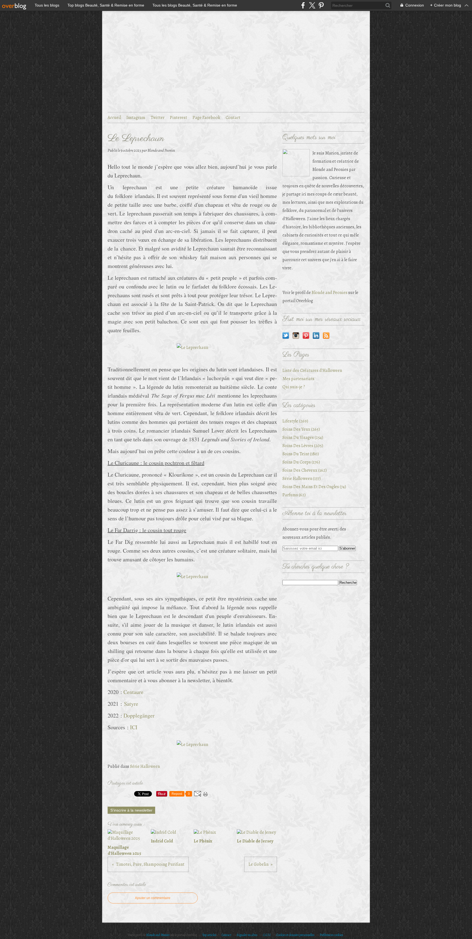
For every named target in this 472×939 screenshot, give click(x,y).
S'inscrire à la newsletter (131, 810)
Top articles (209, 935)
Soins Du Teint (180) (300, 454)
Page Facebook (206, 118)
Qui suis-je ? (293, 387)
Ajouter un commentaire (152, 898)
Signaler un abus (247, 935)
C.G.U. (267, 935)
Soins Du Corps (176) (301, 462)
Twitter (157, 118)
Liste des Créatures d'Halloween (312, 371)
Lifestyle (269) (295, 421)
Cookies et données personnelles (295, 935)
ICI (133, 727)
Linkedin (316, 335)
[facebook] (303, 5)
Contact (233, 118)
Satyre (131, 703)
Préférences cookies (331, 935)
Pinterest (178, 118)
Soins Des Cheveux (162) (304, 470)
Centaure (133, 692)
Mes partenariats (298, 379)
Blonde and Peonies (329, 293)
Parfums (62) (294, 495)
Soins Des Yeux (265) (301, 429)
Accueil (114, 118)
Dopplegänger (139, 715)
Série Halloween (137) (301, 479)
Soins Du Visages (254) (302, 437)
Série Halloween (145, 766)
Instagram (135, 118)
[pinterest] (321, 5)
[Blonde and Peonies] (296, 162)
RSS (326, 335)
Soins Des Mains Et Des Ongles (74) (314, 487)
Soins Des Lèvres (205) (302, 446)
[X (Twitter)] (312, 5)
